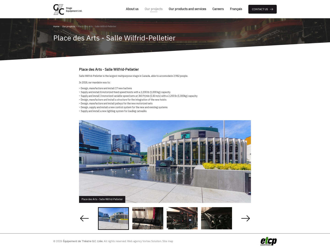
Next (245, 218)
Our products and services (187, 9)
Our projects (154, 9)
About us (132, 9)
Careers (218, 9)
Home (56, 26)
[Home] (68, 9)
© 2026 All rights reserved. (89, 241)
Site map (167, 241)
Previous (84, 218)
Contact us (260, 9)
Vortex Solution (151, 241)
